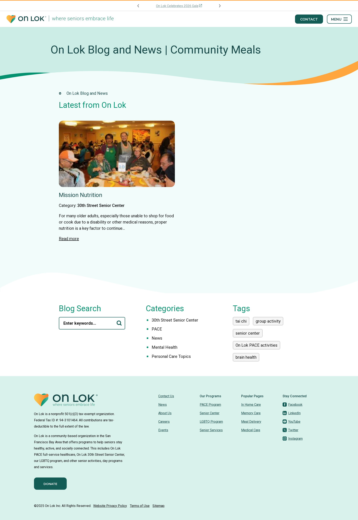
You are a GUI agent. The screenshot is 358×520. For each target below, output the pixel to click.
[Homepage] (60, 19)
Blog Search (80, 308)
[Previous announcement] (138, 5)
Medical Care (250, 430)
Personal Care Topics (171, 356)
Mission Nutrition (80, 195)
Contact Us (166, 396)
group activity (268, 321)
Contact (309, 19)
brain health (246, 357)
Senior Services (211, 430)
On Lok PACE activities (256, 345)
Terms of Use (140, 506)
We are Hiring (177, 6)
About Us (165, 413)
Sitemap (158, 506)
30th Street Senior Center (101, 205)
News (157, 338)
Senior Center (209, 413)
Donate (50, 484)
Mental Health (164, 347)
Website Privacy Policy (110, 506)
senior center (248, 333)
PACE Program (210, 405)
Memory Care (251, 413)
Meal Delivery (251, 422)
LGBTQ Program (211, 422)
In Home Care (251, 405)
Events (163, 430)
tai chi (241, 321)
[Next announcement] (219, 5)
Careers (164, 422)
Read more (69, 238)
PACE (157, 329)
